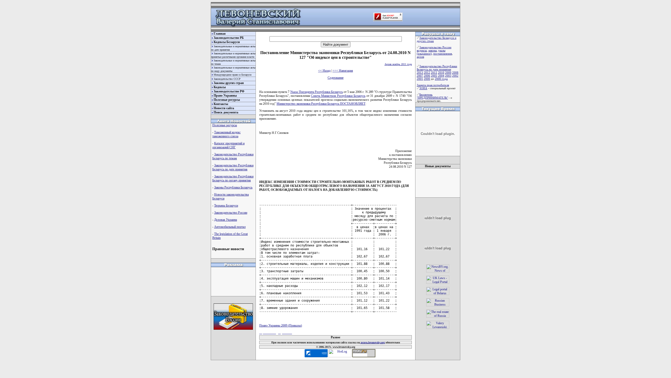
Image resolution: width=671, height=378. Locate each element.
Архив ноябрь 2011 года (398, 64)
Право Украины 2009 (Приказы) (280, 325)
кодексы (422, 50)
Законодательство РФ (229, 91)
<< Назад (324, 70)
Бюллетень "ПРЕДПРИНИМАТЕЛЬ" (432, 96)
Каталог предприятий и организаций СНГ (228, 145)
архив (420, 56)
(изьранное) (424, 53)
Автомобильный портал (230, 227)
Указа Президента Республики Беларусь (316, 92)
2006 (427, 75)
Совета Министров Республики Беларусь (338, 96)
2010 (441, 72)
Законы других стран (229, 83)
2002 (455, 75)
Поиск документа (226, 112)
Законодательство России (230, 212)
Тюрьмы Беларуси (226, 205)
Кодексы (220, 87)
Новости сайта (224, 108)
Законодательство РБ (229, 38)
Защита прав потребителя (433, 85)
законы (432, 50)
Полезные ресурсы (227, 100)
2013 (420, 72)
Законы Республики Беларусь (233, 187)
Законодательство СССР (227, 78)
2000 (427, 78)
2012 (427, 72)
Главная (220, 33)
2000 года (441, 78)
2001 (420, 78)
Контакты (221, 104)
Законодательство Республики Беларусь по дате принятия (232, 167)
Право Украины (225, 95)
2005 (434, 75)
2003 (448, 75)
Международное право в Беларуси (232, 74)
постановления (442, 53)
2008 (455, 72)
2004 (441, 75)
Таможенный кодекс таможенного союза (226, 134)
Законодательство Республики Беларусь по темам (232, 156)
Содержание (336, 78)
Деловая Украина (225, 220)
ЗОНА (423, 88)
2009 (448, 72)
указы (441, 50)
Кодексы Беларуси (227, 42)
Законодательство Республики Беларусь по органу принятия (232, 178)
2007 (420, 75)
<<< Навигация (343, 70)
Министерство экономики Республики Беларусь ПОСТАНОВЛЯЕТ (321, 104)
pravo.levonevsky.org (372, 342)
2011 (434, 72)
